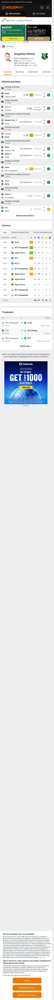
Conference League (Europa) (17, 115)
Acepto (27, 981)
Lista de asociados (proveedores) (16, 975)
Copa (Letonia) (11, 101)
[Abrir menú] (48, 7)
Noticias (20, 73)
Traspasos (33, 73)
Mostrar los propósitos (27, 995)
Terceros (42, 957)
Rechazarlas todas (27, 988)
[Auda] (45, 60)
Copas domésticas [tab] (20, 233)
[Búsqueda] (42, 7)
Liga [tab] (5, 233)
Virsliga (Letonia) (12, 88)
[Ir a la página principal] (14, 7)
